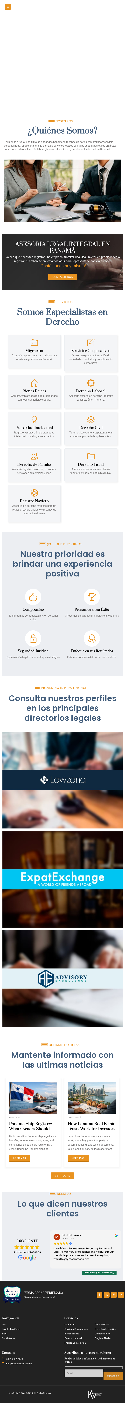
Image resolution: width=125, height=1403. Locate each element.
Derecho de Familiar (105, 1220)
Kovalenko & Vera (11, 1220)
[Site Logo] (67, 7)
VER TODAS (62, 1066)
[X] (107, 1186)
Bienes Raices (71, 1224)
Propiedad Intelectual (75, 1233)
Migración (69, 1215)
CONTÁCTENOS (62, 277)
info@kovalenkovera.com (19, 1254)
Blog (4, 1224)
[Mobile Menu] (8, 7)
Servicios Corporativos (76, 1220)
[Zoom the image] (62, 720)
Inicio (4, 1215)
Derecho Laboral (73, 1229)
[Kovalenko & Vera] (94, 1285)
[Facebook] (99, 1186)
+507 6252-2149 (14, 1250)
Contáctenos (8, 1229)
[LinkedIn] (121, 1186)
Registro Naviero (103, 1229)
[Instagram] (114, 1186)
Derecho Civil (102, 1215)
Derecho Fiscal (102, 1224)
